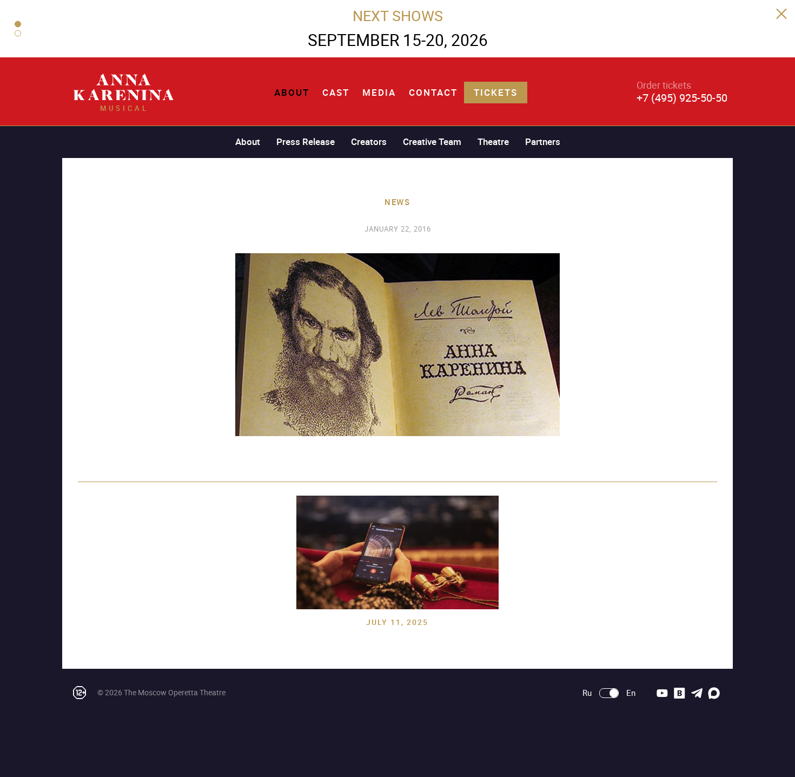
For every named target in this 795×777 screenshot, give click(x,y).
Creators (369, 141)
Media (379, 92)
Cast (335, 92)
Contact (433, 92)
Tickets (496, 92)
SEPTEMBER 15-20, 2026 (398, 40)
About (291, 92)
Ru (587, 693)
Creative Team (432, 141)
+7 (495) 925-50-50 (682, 97)
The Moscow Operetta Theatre (175, 692)
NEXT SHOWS (398, 15)
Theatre (493, 141)
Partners (542, 141)
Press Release (305, 141)
